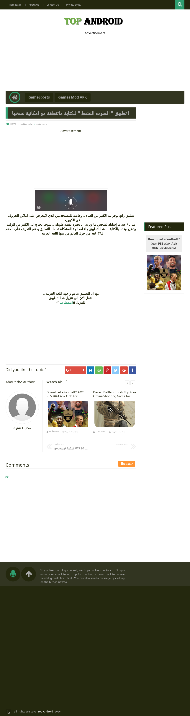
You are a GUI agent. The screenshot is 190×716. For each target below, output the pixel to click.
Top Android (45, 712)
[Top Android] (93, 20)
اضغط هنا (66, 302)
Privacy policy (73, 4)
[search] (179, 4)
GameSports (39, 97)
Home (13, 123)
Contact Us (53, 4)
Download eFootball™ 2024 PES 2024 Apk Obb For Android (164, 243)
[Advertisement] (95, 61)
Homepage (15, 4)
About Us (34, 4)
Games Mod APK (72, 97)
